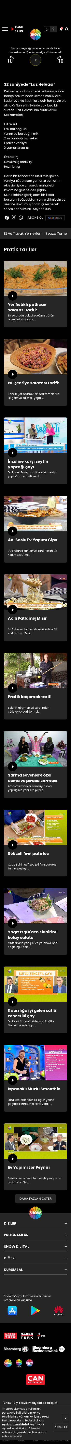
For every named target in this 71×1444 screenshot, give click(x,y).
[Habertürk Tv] (27, 1335)
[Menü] (5, 29)
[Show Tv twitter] (14, 217)
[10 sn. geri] (11, 59)
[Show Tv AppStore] (12, 1310)
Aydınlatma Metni (15, 1424)
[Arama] (67, 29)
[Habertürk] (10, 1335)
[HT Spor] (41, 1335)
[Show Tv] (35, 34)
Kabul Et (61, 1427)
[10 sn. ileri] (60, 59)
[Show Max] (30, 1363)
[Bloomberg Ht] (16, 1349)
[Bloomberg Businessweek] (48, 1349)
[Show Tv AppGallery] (58, 1310)
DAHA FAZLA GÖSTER (35, 1198)
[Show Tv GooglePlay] (35, 1310)
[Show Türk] (19, 1363)
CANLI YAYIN (18, 29)
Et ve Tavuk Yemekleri (22, 233)
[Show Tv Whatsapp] (21, 217)
